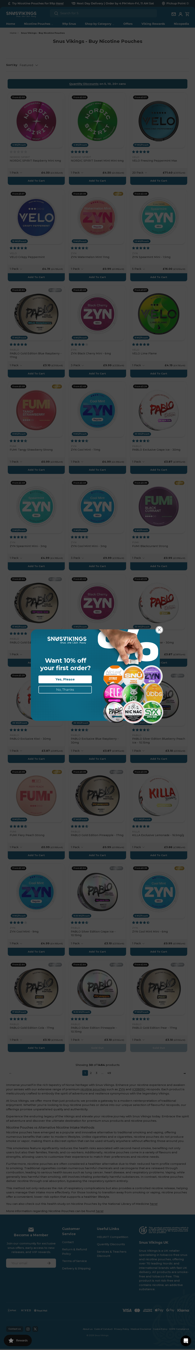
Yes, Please (65, 679)
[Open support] (186, 1341)
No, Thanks (65, 689)
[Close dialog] (159, 630)
